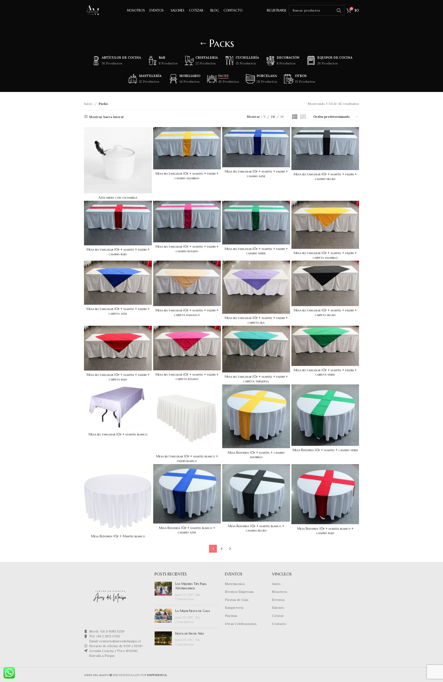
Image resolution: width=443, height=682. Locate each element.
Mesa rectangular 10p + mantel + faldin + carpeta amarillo (325, 255)
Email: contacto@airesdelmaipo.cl (114, 641)
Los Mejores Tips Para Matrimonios (191, 586)
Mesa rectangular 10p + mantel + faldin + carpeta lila (256, 320)
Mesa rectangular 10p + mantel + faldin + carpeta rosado (187, 376)
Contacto (279, 624)
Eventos (278, 600)
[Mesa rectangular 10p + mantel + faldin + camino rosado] (187, 221)
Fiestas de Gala (236, 600)
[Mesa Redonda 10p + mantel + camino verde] (325, 415)
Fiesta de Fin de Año (189, 633)
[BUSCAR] (339, 10)
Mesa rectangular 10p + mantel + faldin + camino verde (256, 251)
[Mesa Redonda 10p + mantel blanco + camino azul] (187, 494)
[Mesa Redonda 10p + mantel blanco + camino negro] (256, 493)
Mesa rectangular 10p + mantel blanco (117, 434)
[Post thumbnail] (163, 592)
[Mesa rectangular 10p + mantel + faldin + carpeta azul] (118, 283)
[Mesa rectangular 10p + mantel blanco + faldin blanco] (187, 418)
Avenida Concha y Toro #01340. (113, 651)
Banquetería (234, 608)
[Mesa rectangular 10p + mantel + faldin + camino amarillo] (187, 148)
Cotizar (278, 616)
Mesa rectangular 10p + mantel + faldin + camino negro (325, 176)
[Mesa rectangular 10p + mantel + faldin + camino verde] (256, 222)
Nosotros (279, 592)
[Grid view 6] (303, 117)
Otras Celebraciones (241, 624)
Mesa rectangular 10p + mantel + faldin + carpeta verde (325, 372)
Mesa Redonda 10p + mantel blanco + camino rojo (325, 531)
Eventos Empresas (239, 592)
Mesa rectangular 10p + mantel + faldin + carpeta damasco (187, 312)
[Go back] (203, 43)
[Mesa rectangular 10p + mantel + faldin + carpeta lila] (256, 287)
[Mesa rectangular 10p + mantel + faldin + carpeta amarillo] (325, 225)
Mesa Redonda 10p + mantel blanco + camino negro (256, 528)
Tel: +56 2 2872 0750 (104, 636)
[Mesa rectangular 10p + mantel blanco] (118, 407)
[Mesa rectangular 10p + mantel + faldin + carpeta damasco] (187, 283)
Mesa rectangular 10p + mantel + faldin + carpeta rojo (118, 377)
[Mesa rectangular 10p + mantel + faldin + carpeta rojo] (118, 348)
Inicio (88, 104)
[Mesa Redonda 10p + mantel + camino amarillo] (256, 416)
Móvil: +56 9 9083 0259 (106, 631)
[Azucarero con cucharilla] (118, 160)
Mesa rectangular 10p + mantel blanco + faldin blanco (187, 458)
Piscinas (231, 616)
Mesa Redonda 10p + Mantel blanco (118, 536)
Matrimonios (235, 584)
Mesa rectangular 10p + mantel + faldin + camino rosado (187, 248)
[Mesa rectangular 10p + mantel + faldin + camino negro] (325, 148)
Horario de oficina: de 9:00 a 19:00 (115, 646)
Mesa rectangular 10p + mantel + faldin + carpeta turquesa (256, 378)
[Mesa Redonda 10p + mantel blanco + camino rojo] (325, 494)
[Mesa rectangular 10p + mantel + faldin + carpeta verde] (325, 346)
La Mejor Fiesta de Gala (192, 611)
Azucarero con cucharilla (118, 197)
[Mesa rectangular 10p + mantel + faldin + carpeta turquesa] (256, 349)
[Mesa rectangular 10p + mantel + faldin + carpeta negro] (325, 283)
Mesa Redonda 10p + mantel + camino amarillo (256, 455)
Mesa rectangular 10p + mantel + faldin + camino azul (256, 173)
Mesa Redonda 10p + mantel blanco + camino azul (187, 530)
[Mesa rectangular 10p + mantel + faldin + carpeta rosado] (187, 348)
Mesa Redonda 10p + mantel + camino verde (325, 450)
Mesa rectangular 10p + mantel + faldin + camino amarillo (187, 175)
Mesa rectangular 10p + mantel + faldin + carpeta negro (325, 312)
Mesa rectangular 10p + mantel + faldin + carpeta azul (118, 311)
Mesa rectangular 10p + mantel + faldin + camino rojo (118, 251)
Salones (278, 608)
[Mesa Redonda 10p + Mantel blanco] (118, 498)
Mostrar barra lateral (106, 117)
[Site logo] (93, 10)
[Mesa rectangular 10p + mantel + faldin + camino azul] (256, 147)
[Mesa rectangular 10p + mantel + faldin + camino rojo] (118, 223)
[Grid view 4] (294, 117)
